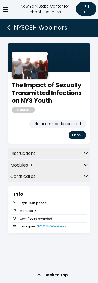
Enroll (77, 135)
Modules (21, 165)
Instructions (23, 153)
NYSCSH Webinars (51, 226)
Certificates (23, 176)
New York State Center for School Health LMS (45, 9)
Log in (85, 9)
